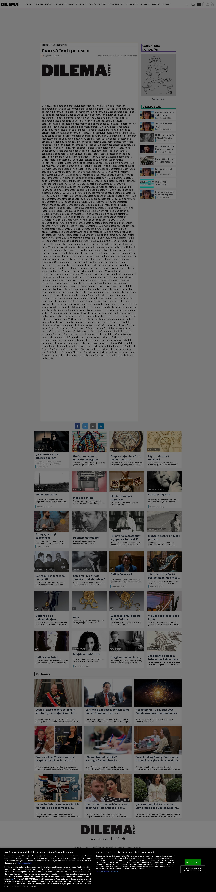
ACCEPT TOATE (193, 862)
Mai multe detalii (25, 863)
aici (12, 879)
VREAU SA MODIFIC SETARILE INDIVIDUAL (193, 869)
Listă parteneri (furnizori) (107, 871)
